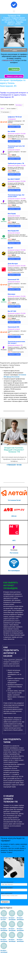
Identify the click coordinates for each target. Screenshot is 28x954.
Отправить (5, 902)
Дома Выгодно (13, 263)
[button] (14, 11)
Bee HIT (10, 248)
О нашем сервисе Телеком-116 (10, 799)
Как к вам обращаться (7, 882)
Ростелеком (15, 377)
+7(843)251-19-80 (7, 60)
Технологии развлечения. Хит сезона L (16, 342)
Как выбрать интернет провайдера (10, 585)
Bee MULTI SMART (14, 179)
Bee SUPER (11, 131)
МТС (5, 377)
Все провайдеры (14, 570)
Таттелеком (22, 374)
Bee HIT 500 (12, 311)
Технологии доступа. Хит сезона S (16, 146)
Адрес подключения (7, 893)
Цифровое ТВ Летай (15, 117)
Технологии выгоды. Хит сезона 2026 (16, 195)
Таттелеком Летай (14, 500)
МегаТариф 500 (13, 231)
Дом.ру (9, 377)
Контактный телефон (7, 887)
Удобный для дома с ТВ (16, 163)
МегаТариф (12, 213)
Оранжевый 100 (13, 279)
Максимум (11, 294)
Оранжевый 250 (13, 327)
